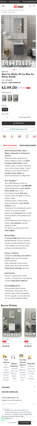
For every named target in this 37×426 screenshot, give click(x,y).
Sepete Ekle (20, 123)
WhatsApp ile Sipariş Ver (19, 129)
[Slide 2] (15, 69)
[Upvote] (3, 117)
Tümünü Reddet (12, 422)
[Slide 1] (14, 69)
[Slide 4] (18, 69)
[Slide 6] (20, 69)
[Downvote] (11, 117)
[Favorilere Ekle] (11, 310)
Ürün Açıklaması (10, 145)
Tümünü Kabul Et (25, 422)
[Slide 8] (23, 69)
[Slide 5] (19, 69)
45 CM (5, 109)
